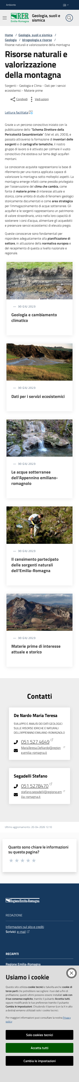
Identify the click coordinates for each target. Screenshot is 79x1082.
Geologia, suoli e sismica (35, 35)
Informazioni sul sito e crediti (25, 926)
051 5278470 (34, 785)
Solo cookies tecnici (39, 1034)
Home (9, 35)
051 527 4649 (35, 741)
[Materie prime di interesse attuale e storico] (39, 612)
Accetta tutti (39, 1047)
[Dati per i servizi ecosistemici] (39, 362)
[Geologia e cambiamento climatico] (39, 280)
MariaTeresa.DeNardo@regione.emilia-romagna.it (41, 750)
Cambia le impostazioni (39, 1060)
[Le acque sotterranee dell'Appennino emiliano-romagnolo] (39, 438)
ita (64, 5)
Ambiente (11, 5)
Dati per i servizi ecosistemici (38, 396)
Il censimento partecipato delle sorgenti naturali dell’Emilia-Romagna (35, 564)
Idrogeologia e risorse (37, 39)
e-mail (21, 931)
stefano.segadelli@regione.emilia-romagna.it (41, 794)
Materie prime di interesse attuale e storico (36, 649)
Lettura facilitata (16, 112)
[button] (69, 18)
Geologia (11, 39)
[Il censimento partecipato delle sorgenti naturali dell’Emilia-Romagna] (39, 525)
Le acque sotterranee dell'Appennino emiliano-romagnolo (34, 477)
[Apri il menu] (4, 17)
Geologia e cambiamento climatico (34, 317)
